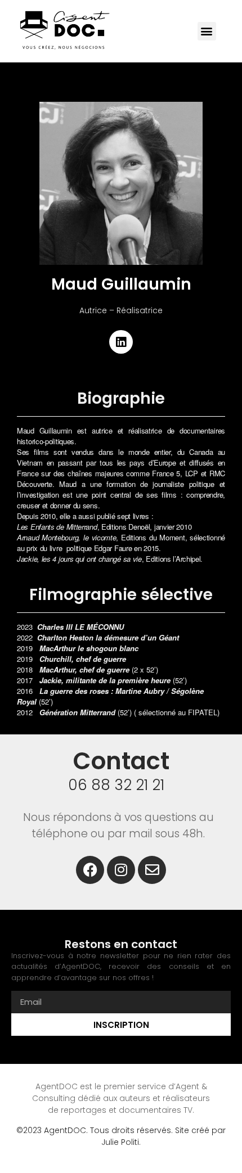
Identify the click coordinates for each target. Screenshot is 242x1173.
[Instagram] (121, 870)
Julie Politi (120, 1142)
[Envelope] (152, 870)
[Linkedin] (121, 342)
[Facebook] (90, 870)
